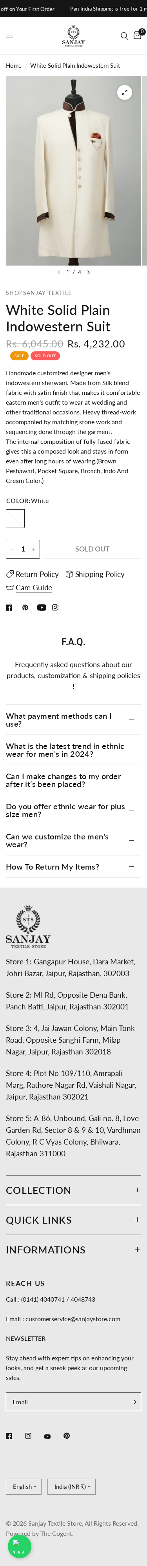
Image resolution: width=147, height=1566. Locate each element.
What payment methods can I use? (59, 719)
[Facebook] (14, 1436)
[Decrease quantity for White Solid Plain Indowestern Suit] (12, 549)
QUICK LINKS (39, 1220)
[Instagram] (33, 1436)
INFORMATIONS (46, 1249)
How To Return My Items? (52, 866)
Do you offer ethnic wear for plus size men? (65, 810)
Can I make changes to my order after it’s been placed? (63, 779)
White (15, 518)
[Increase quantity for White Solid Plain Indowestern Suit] (34, 549)
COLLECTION (39, 1190)
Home (14, 65)
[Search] (124, 35)
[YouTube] (53, 1436)
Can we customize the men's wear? (57, 840)
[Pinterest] (72, 1435)
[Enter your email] (133, 1401)
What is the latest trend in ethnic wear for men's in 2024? (65, 749)
